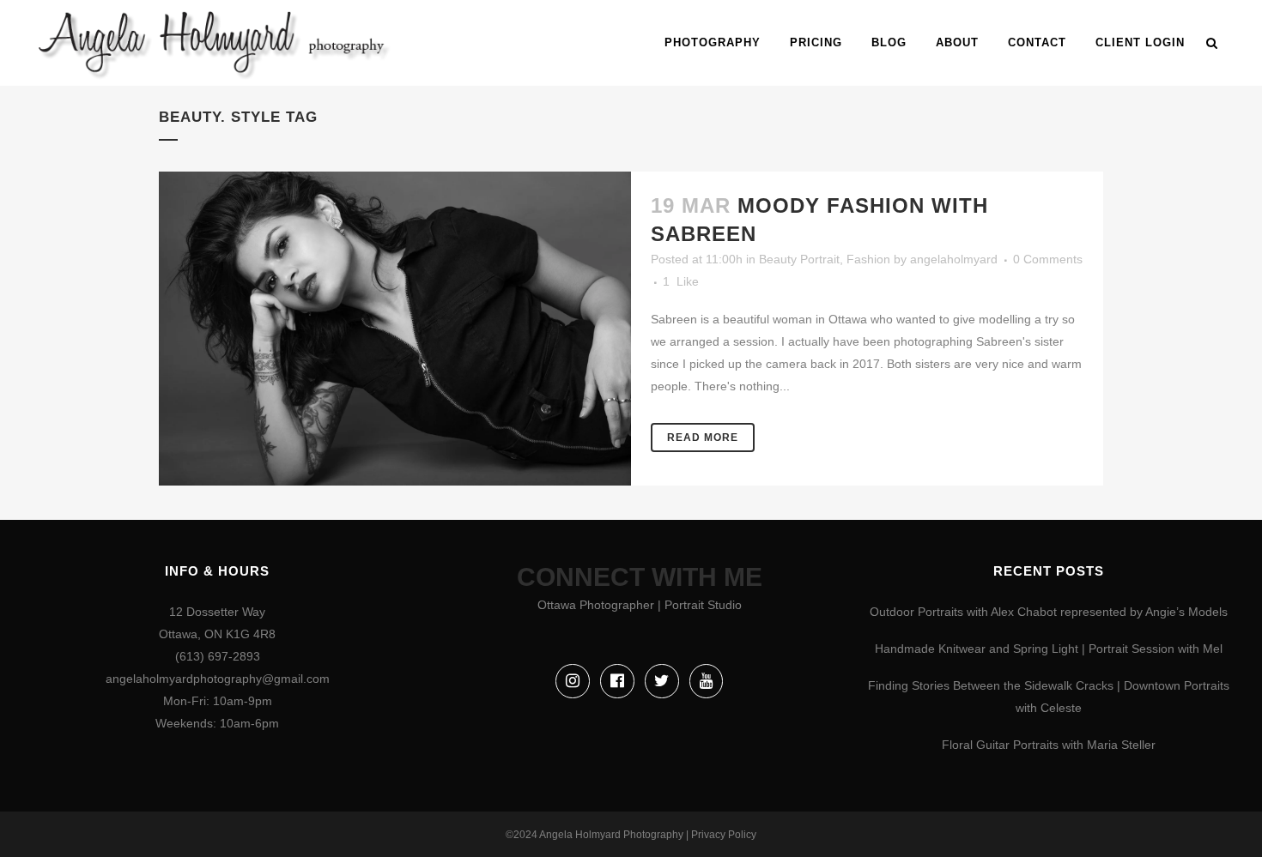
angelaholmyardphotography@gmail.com (218, 678)
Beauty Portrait (799, 259)
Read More (702, 438)
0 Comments (1048, 259)
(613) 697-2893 (217, 656)
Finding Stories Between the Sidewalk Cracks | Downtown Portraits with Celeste (1048, 697)
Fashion (868, 259)
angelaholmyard (954, 259)
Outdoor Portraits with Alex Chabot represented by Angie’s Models (1049, 612)
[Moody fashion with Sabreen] (395, 329)
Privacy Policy (723, 835)
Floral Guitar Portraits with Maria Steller (1049, 744)
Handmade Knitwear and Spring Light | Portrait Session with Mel (1049, 648)
